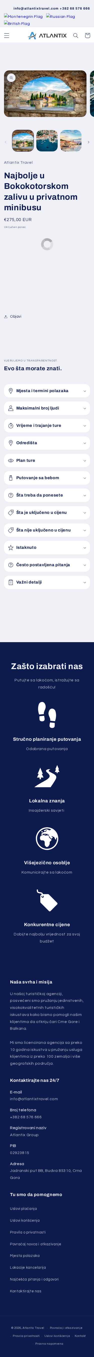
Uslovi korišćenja (25, 1220)
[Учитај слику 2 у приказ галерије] (47, 140)
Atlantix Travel (33, 1328)
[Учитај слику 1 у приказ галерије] (23, 140)
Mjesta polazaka (25, 1256)
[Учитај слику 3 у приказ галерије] (70, 140)
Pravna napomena (49, 1343)
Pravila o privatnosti (28, 1232)
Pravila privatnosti (26, 1336)
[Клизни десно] (88, 142)
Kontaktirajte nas (25, 1291)
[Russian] (60, 17)
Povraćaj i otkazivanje (66, 1328)
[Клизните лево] (5, 142)
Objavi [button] (16, 316)
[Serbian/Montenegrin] (24, 17)
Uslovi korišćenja (57, 1336)
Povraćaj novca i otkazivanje (35, 1244)
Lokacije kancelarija (28, 1267)
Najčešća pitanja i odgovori (34, 1279)
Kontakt (80, 1336)
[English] (17, 24)
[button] (6, 35)
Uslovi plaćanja (23, 1209)
